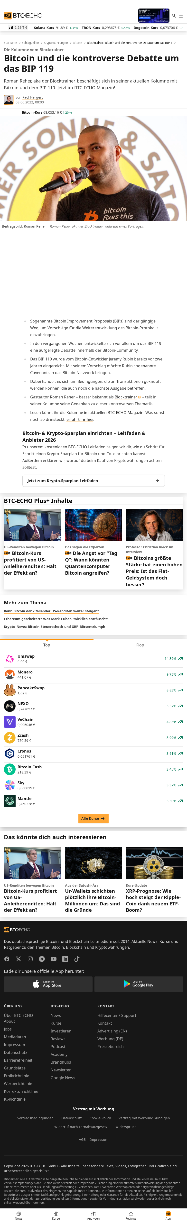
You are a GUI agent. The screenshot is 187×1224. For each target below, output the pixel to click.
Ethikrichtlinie (16, 1075)
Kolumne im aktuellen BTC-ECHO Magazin (104, 412)
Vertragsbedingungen (35, 1118)
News (56, 1015)
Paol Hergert (32, 97)
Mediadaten (15, 1037)
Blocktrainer (126, 397)
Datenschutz (15, 1052)
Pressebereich (110, 1046)
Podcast (58, 1046)
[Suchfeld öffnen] (173, 15)
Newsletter (61, 1070)
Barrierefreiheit (18, 1060)
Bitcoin (77, 43)
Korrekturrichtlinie (21, 1091)
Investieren (61, 1031)
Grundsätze (15, 1068)
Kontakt (104, 1023)
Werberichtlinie (18, 1083)
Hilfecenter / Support (116, 1015)
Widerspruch (126, 1126)
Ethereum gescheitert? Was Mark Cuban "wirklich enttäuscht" (56, 619)
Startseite (10, 43)
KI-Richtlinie (15, 1099)
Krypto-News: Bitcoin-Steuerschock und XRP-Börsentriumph (54, 626)
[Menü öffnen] (180, 15)
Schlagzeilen (30, 43)
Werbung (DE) (110, 1038)
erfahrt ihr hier (79, 419)
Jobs (8, 1029)
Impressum (14, 1044)
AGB (82, 1139)
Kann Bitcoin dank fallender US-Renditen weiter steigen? (51, 611)
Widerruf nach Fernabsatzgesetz (81, 1126)
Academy (59, 1054)
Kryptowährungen (56, 43)
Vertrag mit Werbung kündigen (144, 1118)
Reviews (58, 1038)
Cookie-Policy (100, 1118)
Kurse (56, 1023)
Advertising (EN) (112, 1031)
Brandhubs (61, 1062)
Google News (63, 1077)
